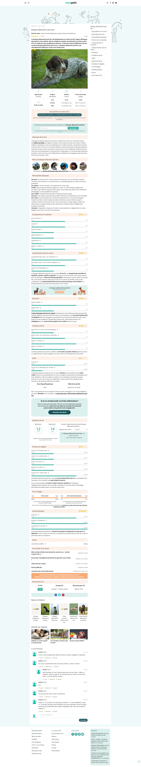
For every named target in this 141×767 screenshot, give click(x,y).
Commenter (83, 720)
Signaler (55, 658)
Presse (54, 745)
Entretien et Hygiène (98, 64)
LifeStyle (34, 739)
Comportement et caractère (96, 44)
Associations (55, 742)
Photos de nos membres (99, 40)
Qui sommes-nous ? (58, 733)
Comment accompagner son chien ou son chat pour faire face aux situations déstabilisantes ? (100, 755)
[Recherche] (28, 3)
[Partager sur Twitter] (59, 595)
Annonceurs (55, 739)
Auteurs (54, 736)
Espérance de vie (97, 61)
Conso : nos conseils (38, 745)
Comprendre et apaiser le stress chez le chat (99, 761)
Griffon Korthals (38, 143)
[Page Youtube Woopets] (115, 3)
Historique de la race (98, 34)
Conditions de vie (97, 55)
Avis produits (56, 751)
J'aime (41, 658)
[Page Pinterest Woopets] (76, 734)
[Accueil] (71, 3)
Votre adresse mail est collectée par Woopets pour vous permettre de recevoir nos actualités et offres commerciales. (60, 131)
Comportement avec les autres (98, 49)
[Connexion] (107, 3)
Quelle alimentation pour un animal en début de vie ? (100, 735)
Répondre (48, 658)
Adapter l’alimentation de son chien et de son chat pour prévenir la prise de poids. (100, 748)
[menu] (25, 3)
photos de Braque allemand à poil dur (56, 171)
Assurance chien (37, 751)
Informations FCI (97, 75)
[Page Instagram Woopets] (113, 3)
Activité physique (97, 70)
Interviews (35, 748)
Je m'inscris (73, 128)
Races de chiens (37, 733)
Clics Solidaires (36, 742)
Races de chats (36, 736)
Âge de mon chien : (65, 429)
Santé (93, 58)
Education (95, 52)
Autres (94, 72)
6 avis (86, 36)
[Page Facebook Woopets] (110, 3)
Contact (54, 748)
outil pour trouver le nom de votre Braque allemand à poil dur (70, 506)
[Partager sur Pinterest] (63, 595)
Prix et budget (96, 67)
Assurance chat (36, 753)
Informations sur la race (99, 31)
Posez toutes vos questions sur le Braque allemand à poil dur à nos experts (59, 115)
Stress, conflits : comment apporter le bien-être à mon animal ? (99, 741)
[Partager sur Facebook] (56, 595)
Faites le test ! (59, 292)
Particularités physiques (99, 37)
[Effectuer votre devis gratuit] (59, 407)
